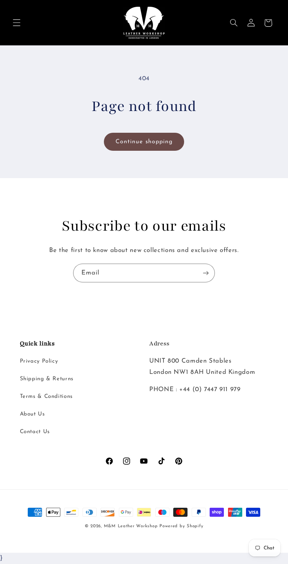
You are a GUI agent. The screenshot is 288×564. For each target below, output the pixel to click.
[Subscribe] (205, 273)
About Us (32, 414)
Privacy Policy (39, 361)
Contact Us (35, 432)
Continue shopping (144, 142)
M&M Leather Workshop (131, 526)
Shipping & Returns (47, 379)
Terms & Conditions (46, 396)
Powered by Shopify (181, 526)
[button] (16, 23)
